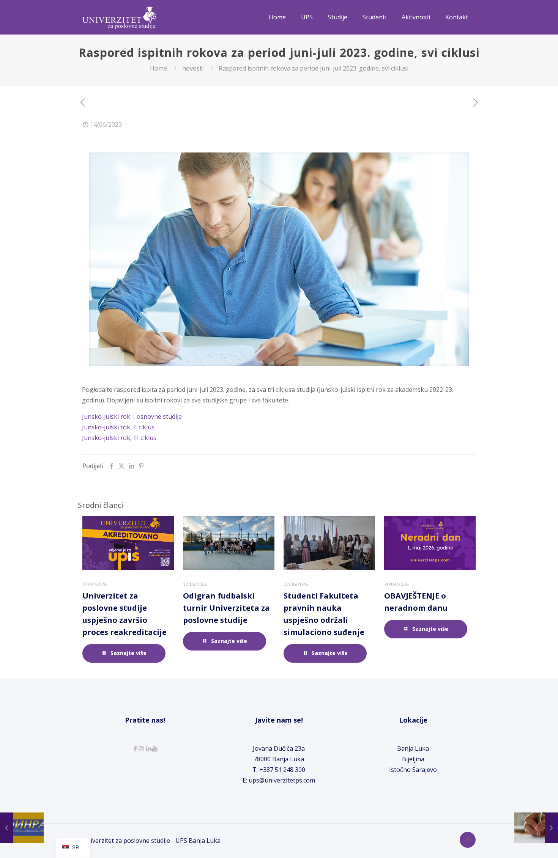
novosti (192, 68)
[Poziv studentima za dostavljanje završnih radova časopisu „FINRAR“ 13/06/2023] (22, 827)
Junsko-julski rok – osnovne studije (132, 416)
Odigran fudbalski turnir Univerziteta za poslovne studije (226, 608)
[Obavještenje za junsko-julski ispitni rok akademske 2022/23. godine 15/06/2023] (536, 827)
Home (158, 68)
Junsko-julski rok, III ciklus (119, 438)
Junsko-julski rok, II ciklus (118, 427)
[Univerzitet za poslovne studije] (119, 17)
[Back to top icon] (468, 840)
